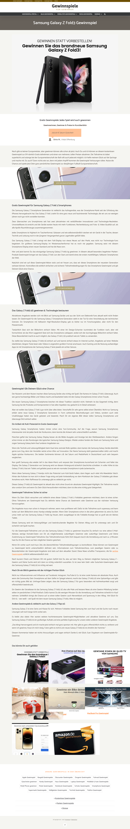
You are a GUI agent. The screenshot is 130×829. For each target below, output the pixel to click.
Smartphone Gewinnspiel (101, 786)
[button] (105, 14)
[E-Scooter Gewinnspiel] (37, 706)
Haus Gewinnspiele (61, 781)
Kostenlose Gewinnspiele (65, 798)
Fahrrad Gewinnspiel (100, 777)
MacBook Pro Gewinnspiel (98, 713)
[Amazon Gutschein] (74, 742)
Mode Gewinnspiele (46, 786)
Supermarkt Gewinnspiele (38, 790)
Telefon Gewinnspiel (94, 790)
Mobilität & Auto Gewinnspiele (97, 781)
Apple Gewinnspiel (28, 777)
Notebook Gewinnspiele (63, 786)
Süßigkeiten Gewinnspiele (58, 790)
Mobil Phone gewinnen (28, 786)
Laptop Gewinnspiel (78, 781)
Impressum (67, 820)
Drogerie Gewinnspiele (83, 777)
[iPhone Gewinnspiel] (37, 741)
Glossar (65, 808)
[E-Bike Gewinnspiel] (74, 699)
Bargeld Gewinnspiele (45, 777)
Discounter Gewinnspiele (64, 777)
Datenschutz (74, 820)
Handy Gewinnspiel (46, 781)
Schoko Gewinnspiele (82, 786)
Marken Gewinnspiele (65, 803)
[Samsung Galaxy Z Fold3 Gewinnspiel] (37, 668)
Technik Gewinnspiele (77, 790)
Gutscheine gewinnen (29, 781)
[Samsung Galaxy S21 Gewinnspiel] (74, 667)
